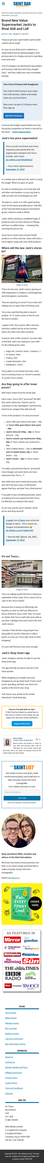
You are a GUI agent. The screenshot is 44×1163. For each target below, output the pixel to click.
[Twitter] (39, 739)
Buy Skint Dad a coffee (15, 1044)
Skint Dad (29, 740)
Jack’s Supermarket (21, 132)
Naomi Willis (17, 738)
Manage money (12, 1023)
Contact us (10, 1062)
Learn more (14, 15)
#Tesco (21, 520)
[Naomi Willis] (7, 746)
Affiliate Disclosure (13, 1072)
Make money (11, 1018)
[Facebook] (36, 739)
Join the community (14, 1039)
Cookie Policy (11, 1083)
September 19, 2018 (15, 169)
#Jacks (9, 520)
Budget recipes (12, 1033)
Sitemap (9, 1093)
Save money (10, 1013)
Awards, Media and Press (16, 1067)
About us (9, 1057)
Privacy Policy (11, 1078)
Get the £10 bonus (13, 116)
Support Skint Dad (22, 723)
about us (16, 878)
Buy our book (11, 1028)
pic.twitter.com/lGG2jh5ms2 (19, 160)
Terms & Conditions (14, 1088)
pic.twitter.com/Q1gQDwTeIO (19, 530)
